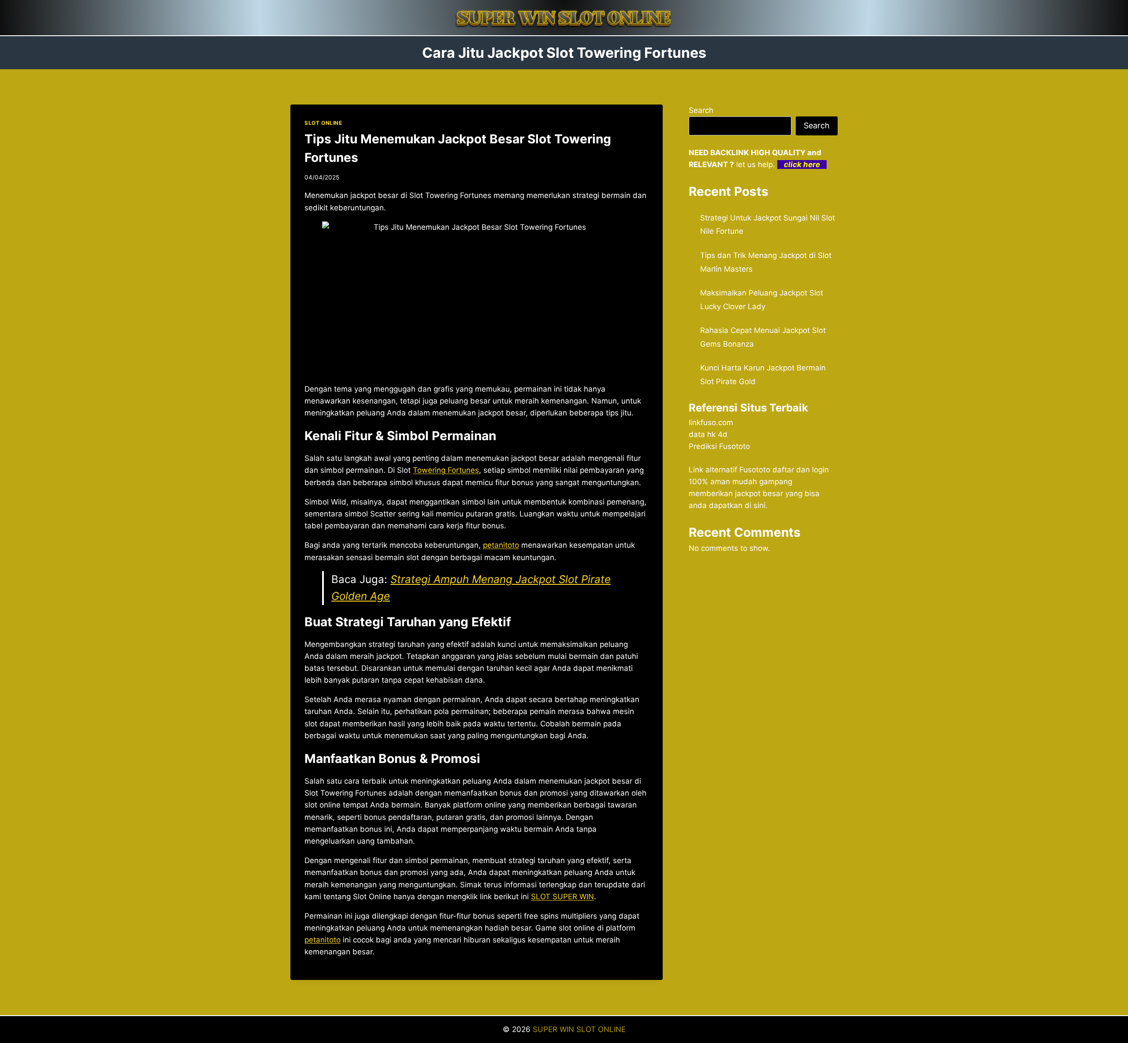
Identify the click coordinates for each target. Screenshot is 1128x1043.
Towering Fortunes (446, 470)
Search (701, 110)
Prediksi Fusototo (719, 446)
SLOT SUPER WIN (562, 896)
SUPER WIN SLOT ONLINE (579, 1029)
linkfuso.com (711, 422)
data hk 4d (708, 434)
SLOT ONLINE (323, 123)
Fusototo (754, 469)
